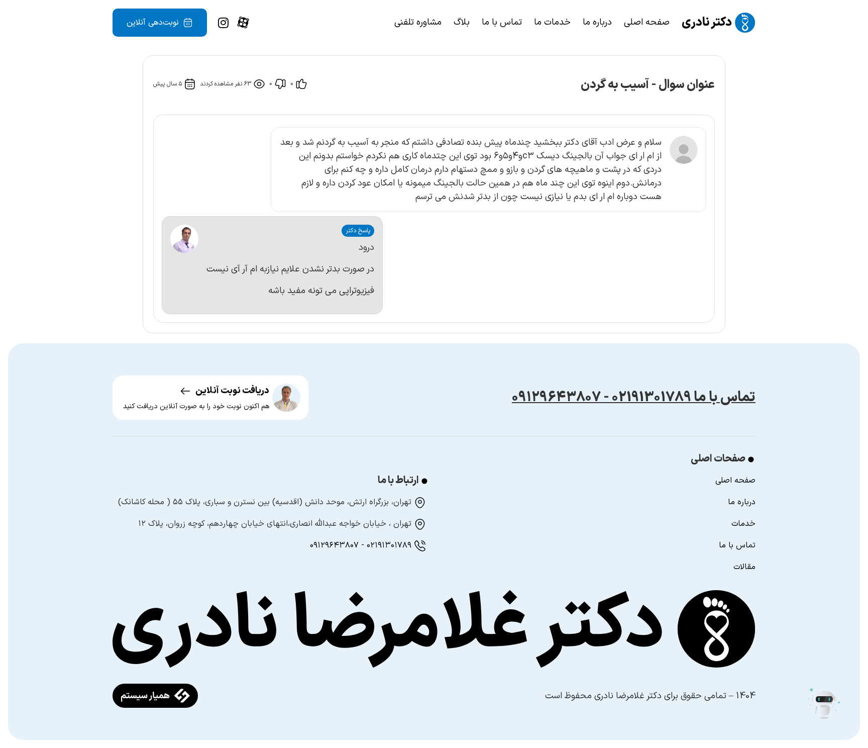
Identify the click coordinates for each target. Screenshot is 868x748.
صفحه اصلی (647, 23)
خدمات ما (552, 23)
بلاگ (462, 23)
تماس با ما (502, 23)
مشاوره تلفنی (418, 23)
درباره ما (597, 23)
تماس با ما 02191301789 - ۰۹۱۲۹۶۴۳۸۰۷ (633, 397)
